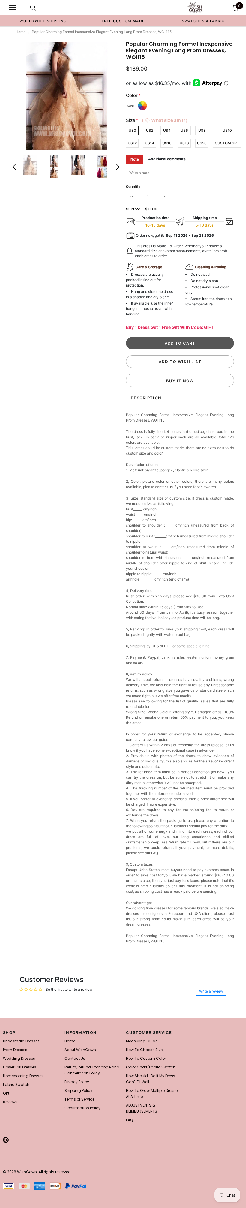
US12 (132, 143)
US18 (184, 143)
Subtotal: (134, 209)
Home (21, 31)
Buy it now (180, 380)
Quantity (133, 186)
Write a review (211, 991)
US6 (184, 130)
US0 (132, 130)
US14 (149, 143)
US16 (167, 143)
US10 (227, 130)
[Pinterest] (6, 1140)
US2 (149, 130)
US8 (202, 130)
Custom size (227, 143)
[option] (43, 20)
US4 (167, 130)
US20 (202, 143)
